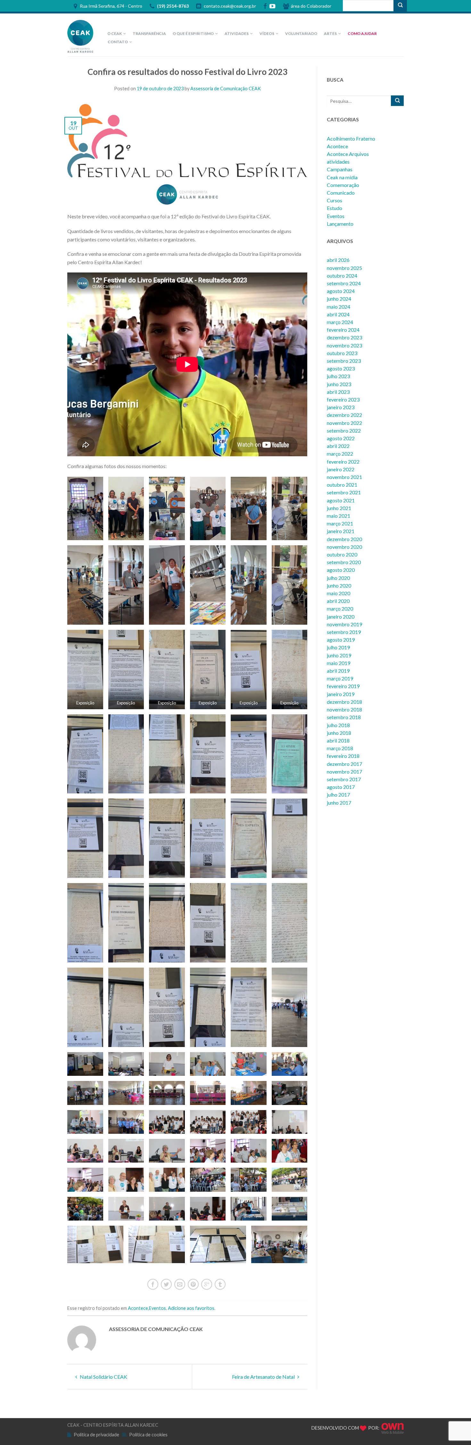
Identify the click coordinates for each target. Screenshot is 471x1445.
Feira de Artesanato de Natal (264, 1377)
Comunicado (341, 193)
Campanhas (339, 169)
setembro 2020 (344, 562)
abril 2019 (338, 671)
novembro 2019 (344, 624)
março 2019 (340, 678)
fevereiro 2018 (343, 756)
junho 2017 (339, 803)
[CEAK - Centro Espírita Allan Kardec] (81, 35)
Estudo (334, 208)
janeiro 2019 (340, 694)
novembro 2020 (344, 547)
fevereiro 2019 (343, 686)
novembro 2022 (344, 423)
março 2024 (340, 322)
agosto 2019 (341, 640)
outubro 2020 (342, 554)
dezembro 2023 (344, 337)
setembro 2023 (344, 361)
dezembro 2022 (344, 415)
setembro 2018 (344, 717)
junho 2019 (339, 655)
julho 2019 (338, 647)
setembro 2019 (344, 632)
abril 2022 (338, 446)
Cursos (334, 200)
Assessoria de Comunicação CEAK (225, 88)
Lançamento (340, 224)
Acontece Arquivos (348, 154)
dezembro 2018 (344, 702)
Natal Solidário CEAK (103, 1377)
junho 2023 (339, 384)
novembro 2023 (344, 345)
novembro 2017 (344, 771)
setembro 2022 (344, 430)
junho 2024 (339, 299)
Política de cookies (148, 1434)
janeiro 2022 (340, 469)
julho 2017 (338, 795)
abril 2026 (338, 260)
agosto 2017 (341, 787)
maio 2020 (338, 593)
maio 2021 (338, 516)
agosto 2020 (341, 570)
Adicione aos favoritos (191, 1308)
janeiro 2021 (340, 531)
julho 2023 (338, 376)
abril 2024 (338, 314)
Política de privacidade (96, 1434)
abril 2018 (338, 740)
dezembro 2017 (344, 764)
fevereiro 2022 (343, 462)
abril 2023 (338, 392)
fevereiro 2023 (343, 399)
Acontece (138, 1308)
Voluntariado (301, 33)
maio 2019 (338, 663)
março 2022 (340, 454)
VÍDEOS (267, 33)
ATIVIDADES (237, 33)
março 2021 (340, 523)
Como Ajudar (362, 33)
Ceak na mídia (342, 177)
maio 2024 (338, 307)
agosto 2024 (341, 291)
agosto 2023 (341, 368)
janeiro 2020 (340, 616)
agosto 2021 (341, 500)
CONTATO (118, 41)
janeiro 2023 (340, 407)
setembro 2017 (344, 779)
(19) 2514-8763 (172, 6)
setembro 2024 (344, 283)
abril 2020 (338, 601)
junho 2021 (339, 508)
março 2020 (340, 608)
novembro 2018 (344, 709)
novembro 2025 (344, 268)
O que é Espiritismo (193, 33)
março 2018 (340, 748)
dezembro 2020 (344, 539)
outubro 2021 (342, 485)
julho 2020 (338, 578)
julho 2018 (338, 725)
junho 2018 (339, 733)
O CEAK (114, 33)
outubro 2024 (342, 275)
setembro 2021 (344, 492)
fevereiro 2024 (343, 330)
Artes (330, 33)
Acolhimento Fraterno (351, 138)
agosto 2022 (341, 438)
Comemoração (343, 185)
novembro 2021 (344, 477)
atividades (338, 161)
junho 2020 (339, 585)
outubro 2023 (342, 353)
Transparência (149, 33)
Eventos (157, 1308)
